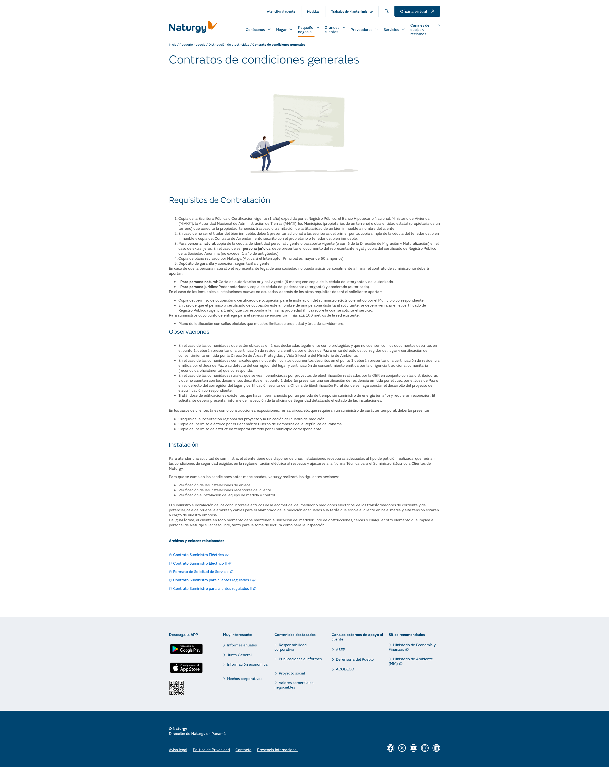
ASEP (340, 649)
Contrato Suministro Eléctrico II (200, 563)
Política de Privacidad (211, 749)
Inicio (173, 44)
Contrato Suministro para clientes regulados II (212, 588)
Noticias (313, 11)
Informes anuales (242, 645)
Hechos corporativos (244, 678)
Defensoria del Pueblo (355, 659)
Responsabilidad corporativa (291, 646)
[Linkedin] (436, 748)
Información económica (247, 664)
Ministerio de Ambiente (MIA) (411, 660)
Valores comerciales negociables (294, 684)
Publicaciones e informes (300, 658)
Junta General (239, 654)
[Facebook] (390, 748)
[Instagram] (425, 748)
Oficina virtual (414, 11)
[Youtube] (413, 748)
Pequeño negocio (192, 44)
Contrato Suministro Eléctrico (198, 554)
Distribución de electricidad (229, 44)
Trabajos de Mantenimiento (352, 11)
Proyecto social (292, 673)
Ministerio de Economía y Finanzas (412, 646)
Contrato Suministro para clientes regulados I (212, 579)
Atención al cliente (281, 11)
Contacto (243, 749)
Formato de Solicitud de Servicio (201, 571)
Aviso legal (178, 749)
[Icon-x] (402, 748)
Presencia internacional (277, 749)
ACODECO (345, 669)
